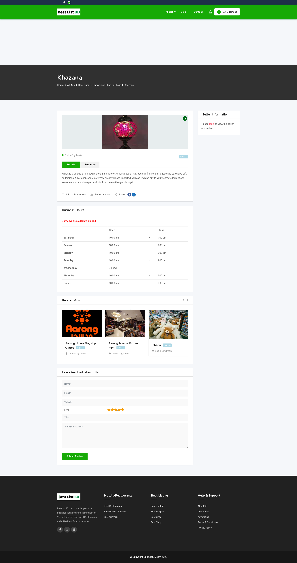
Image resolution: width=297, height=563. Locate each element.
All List (169, 12)
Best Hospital (157, 511)
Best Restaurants (113, 506)
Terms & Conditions (208, 522)
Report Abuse (102, 194)
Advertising (203, 517)
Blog (183, 12)
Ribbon (156, 345)
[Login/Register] (210, 11)
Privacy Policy (205, 527)
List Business (229, 12)
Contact (198, 12)
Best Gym (156, 517)
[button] (183, 300)
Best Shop (156, 522)
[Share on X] (134, 194)
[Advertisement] (148, 42)
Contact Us (203, 511)
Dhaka (79, 155)
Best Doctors (157, 506)
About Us (202, 506)
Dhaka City (70, 155)
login (211, 123)
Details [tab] (71, 164)
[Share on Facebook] (129, 194)
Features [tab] (90, 164)
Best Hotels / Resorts (115, 511)
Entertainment (111, 517)
